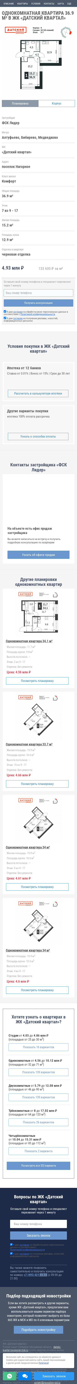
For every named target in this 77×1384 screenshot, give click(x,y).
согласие (18, 311)
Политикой (43, 1363)
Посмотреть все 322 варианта (38, 1165)
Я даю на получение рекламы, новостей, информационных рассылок (31, 319)
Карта (61, 3)
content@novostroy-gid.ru (47, 1382)
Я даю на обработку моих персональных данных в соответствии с (36, 313)
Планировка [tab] (20, 103)
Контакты (49, 3)
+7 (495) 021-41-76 (35, 1275)
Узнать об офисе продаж (38, 555)
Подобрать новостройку (38, 1330)
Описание (9, 3)
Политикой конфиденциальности (37, 314)
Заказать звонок (38, 1235)
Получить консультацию (38, 303)
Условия (35, 3)
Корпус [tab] (56, 103)
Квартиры (22, 3)
